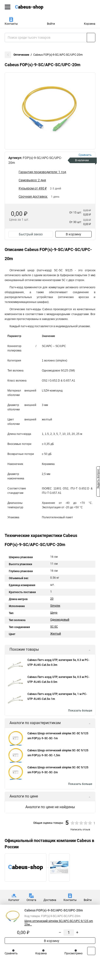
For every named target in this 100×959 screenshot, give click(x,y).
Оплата (31, 900)
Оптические (21, 54)
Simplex (55, 605)
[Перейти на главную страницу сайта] (35, 7)
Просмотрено (73, 953)
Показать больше (80, 710)
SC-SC (54, 626)
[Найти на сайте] (91, 37)
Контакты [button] (11, 23)
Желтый (55, 633)
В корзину (73, 234)
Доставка (49, 900)
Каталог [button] (13, 900)
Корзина (89, 23)
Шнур (53, 612)
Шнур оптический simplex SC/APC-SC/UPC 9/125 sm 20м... (58, 922)
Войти (51, 23)
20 (51, 598)
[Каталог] (7, 7)
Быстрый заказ (31, 234)
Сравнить (11, 953)
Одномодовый (59, 619)
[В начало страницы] (91, 951)
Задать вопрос (98, 479)
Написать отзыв (80, 829)
